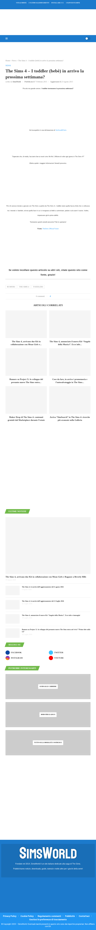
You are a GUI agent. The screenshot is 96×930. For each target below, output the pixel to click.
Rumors (11, 287)
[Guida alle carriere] (48, 686)
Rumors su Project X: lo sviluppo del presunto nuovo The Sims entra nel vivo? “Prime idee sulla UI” (56, 631)
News (14, 61)
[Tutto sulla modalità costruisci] (48, 742)
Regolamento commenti (49, 916)
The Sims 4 (24, 287)
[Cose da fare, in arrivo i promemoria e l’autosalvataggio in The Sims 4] (69, 362)
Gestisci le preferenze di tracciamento (48, 919)
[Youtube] (49, 6)
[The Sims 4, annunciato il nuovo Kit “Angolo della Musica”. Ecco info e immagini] (69, 324)
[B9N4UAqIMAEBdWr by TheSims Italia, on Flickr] (48, 144)
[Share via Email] (60, 296)
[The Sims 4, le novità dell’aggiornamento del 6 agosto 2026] (13, 590)
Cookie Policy (27, 916)
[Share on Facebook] (55, 296)
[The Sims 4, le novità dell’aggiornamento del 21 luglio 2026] (13, 604)
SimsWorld (17, 82)
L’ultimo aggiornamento (39, 3)
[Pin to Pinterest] (58, 296)
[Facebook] (41, 6)
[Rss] (52, 6)
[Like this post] (52, 296)
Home (8, 61)
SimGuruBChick (60, 130)
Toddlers (38, 287)
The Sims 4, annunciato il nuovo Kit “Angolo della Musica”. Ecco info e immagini (51, 615)
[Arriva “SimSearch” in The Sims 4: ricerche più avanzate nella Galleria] (69, 400)
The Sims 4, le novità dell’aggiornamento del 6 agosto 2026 (43, 587)
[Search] (82, 38)
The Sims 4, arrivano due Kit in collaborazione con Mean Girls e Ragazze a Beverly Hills (46, 577)
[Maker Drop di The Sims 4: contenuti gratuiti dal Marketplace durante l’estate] (26, 400)
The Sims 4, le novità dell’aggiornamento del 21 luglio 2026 (43, 601)
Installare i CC (57, 3)
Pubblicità (70, 916)
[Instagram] (46, 6)
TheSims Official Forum (50, 229)
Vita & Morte (21, 3)
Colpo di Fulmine (73, 3)
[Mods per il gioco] (48, 714)
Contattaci (84, 916)
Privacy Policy (9, 916)
